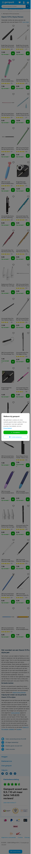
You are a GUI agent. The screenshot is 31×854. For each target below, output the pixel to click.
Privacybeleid (7, 428)
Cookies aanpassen (16, 437)
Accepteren (16, 432)
